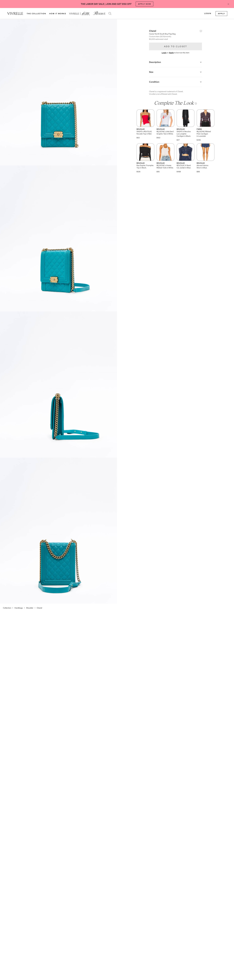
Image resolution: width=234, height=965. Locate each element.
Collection (7, 608)
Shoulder (29, 608)
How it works (57, 13)
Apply (221, 13)
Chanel (39, 608)
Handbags (18, 608)
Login (207, 13)
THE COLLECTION (36, 13)
